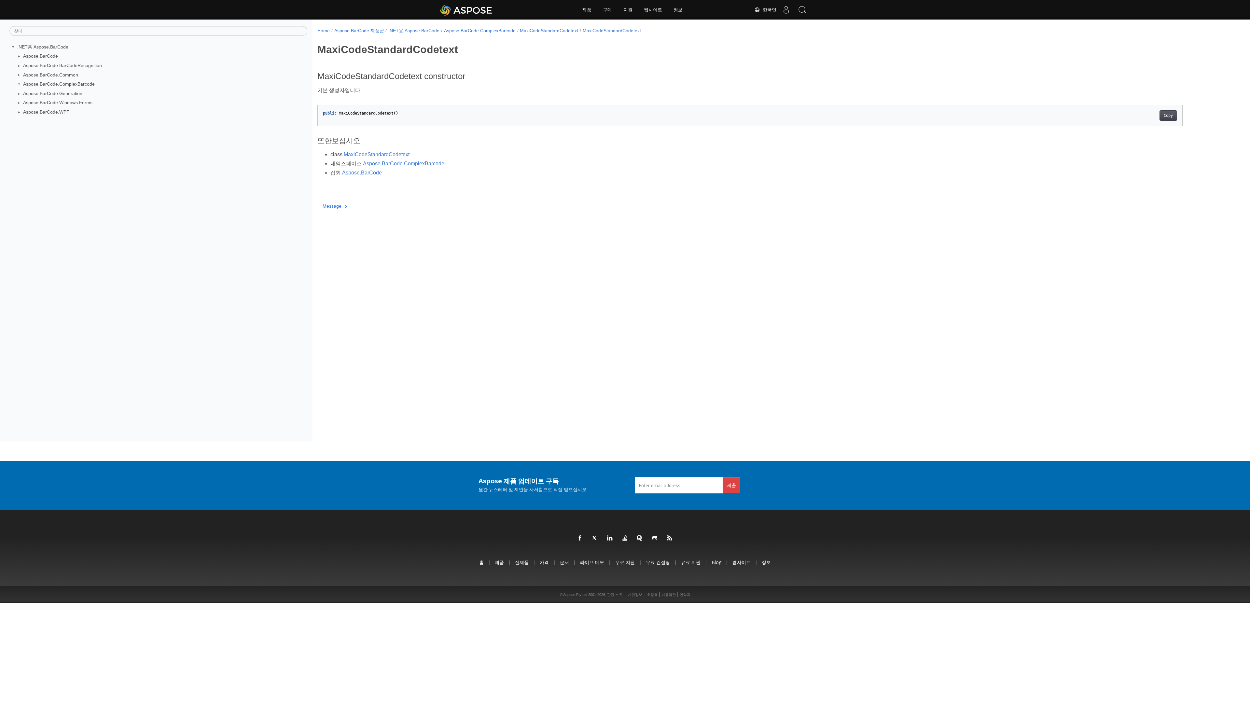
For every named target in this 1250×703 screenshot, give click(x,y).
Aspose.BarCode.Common (50, 74)
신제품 (522, 562)
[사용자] (786, 10)
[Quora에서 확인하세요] (640, 538)
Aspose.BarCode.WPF (46, 112)
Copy (1168, 115)
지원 (627, 9)
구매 (607, 9)
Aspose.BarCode (40, 56)
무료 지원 (625, 562)
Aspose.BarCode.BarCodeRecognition (62, 65)
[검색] (802, 10)
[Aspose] (466, 10)
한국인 (768, 9)
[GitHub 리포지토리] (655, 538)
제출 (731, 485)
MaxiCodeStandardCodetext (549, 30)
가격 (544, 562)
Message (332, 206)
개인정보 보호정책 (643, 595)
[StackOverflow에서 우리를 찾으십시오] (625, 538)
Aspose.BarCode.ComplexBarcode (59, 84)
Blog (716, 562)
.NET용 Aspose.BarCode (42, 46)
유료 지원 (691, 562)
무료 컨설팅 (658, 562)
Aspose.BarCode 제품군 (359, 30)
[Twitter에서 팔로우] (595, 538)
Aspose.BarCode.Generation (52, 93)
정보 (678, 9)
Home (323, 30)
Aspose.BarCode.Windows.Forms (57, 102)
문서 (564, 562)
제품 (586, 9)
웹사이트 (653, 9)
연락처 (685, 595)
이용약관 (668, 595)
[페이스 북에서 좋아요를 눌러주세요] (580, 538)
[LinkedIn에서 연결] (610, 538)
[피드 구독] (670, 538)
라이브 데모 (592, 562)
